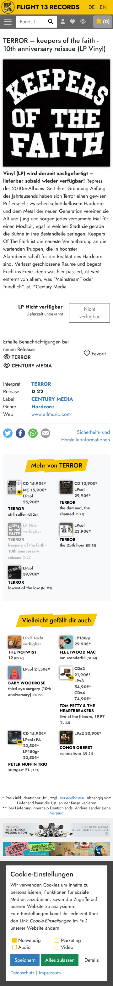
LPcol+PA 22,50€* (32, 743)
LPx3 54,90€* (82, 684)
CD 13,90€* (86, 483)
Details (91, 960)
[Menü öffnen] (8, 21)
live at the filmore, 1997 (82, 711)
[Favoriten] (72, 21)
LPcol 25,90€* (31, 499)
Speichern (24, 960)
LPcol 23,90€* (82, 528)
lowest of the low (24, 585)
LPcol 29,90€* (82, 492)
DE (92, 7)
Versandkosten (72, 798)
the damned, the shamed (75, 508)
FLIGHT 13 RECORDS (48, 7)
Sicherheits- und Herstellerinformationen (85, 435)
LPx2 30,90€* (88, 733)
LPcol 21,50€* (36, 669)
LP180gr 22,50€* (31, 755)
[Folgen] (83, 21)
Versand (56, 813)
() (106, 21)
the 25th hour (72, 542)
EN (103, 7)
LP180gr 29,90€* (82, 641)
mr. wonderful (78, 655)
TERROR (41, 384)
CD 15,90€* (34, 483)
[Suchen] (50, 22)
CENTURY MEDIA (52, 399)
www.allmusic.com (51, 414)
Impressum (50, 972)
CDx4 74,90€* (82, 696)
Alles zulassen (59, 960)
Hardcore (42, 406)
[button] (8, 433)
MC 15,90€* (35, 490)
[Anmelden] (62, 21)
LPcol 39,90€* (31, 571)
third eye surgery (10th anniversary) (29, 689)
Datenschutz (22, 972)
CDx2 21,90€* (82, 671)
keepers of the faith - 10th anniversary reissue (27, 548)
